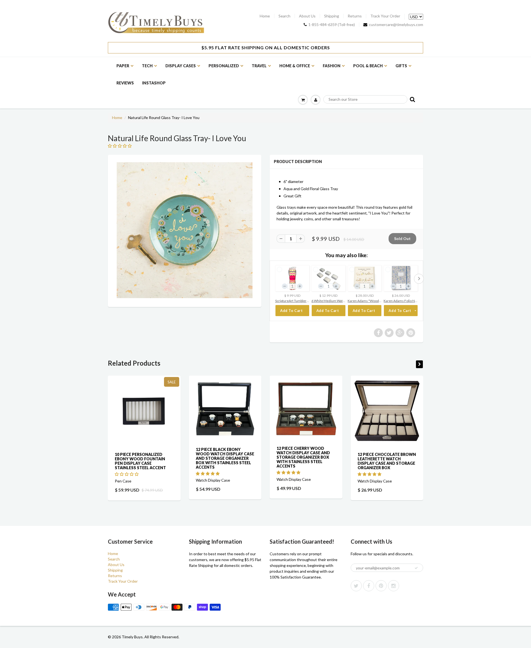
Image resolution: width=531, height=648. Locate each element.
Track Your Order (385, 16)
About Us (307, 16)
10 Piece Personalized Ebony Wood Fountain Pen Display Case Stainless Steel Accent (140, 461)
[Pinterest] (381, 585)
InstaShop (154, 83)
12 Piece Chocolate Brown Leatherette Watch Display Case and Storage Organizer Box (387, 461)
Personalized (224, 65)
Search (284, 16)
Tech (147, 65)
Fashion (331, 65)
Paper (122, 65)
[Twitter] (356, 585)
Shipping (331, 16)
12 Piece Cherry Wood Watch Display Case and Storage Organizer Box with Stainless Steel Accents (303, 457)
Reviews (125, 83)
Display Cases (180, 65)
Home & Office (294, 65)
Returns (355, 16)
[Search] (412, 99)
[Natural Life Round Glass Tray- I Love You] (184, 230)
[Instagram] (393, 585)
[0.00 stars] (127, 474)
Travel (259, 65)
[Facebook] (368, 585)
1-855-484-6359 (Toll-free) (331, 24)
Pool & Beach (368, 65)
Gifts (401, 65)
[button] (120, 145)
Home (265, 16)
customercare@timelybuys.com (396, 24)
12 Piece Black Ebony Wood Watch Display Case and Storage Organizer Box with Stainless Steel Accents (225, 458)
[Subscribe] (416, 568)
